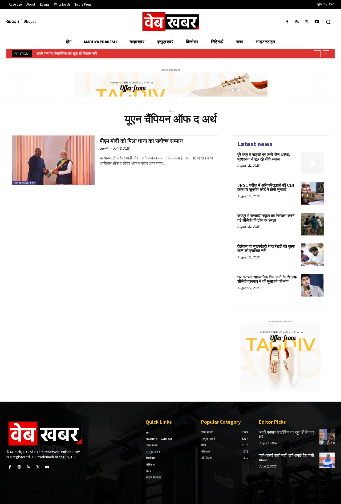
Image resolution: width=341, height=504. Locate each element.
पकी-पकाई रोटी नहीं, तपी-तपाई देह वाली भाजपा (286, 458)
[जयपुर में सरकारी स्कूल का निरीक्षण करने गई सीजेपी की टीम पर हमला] (312, 224)
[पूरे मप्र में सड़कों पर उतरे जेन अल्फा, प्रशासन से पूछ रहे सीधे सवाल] (312, 163)
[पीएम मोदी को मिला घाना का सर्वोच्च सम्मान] (53, 160)
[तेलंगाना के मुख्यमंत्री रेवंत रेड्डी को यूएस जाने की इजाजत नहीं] (312, 254)
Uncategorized (24, 183)
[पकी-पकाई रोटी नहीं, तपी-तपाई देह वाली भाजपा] (327, 460)
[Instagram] (19, 467)
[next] (326, 53)
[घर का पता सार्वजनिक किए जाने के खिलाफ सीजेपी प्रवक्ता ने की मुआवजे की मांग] (312, 285)
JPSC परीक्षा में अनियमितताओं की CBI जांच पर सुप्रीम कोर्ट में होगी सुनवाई (266, 188)
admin (104, 148)
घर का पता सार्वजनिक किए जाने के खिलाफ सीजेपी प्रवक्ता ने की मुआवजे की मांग (267, 279)
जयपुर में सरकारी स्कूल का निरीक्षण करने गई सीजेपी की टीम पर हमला (266, 218)
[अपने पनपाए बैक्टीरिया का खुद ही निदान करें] (327, 437)
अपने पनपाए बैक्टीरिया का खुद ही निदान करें (66, 53)
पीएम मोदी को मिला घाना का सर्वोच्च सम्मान (141, 141)
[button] (328, 21)
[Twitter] (307, 22)
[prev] (317, 53)
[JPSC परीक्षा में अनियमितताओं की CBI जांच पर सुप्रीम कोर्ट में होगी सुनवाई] (312, 193)
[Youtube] (316, 22)
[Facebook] (287, 22)
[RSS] (297, 22)
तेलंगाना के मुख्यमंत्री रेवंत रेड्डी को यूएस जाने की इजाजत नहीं (266, 249)
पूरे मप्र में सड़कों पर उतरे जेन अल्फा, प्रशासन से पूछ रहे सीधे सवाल (263, 157)
